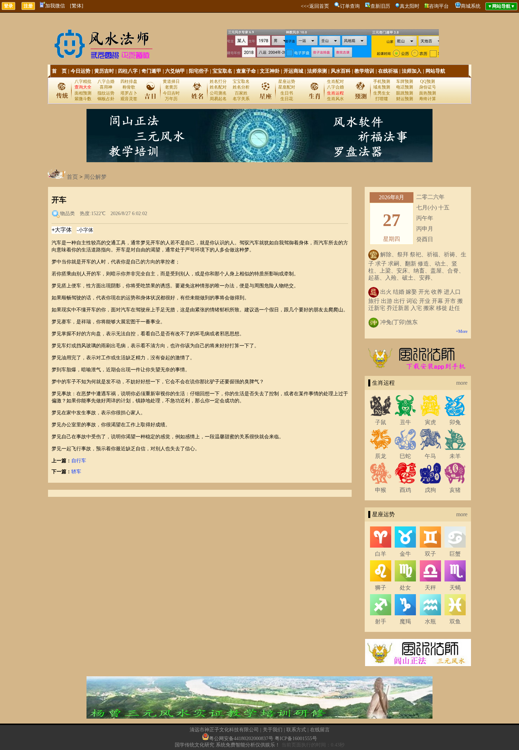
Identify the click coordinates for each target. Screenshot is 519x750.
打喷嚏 (381, 98)
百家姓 (241, 93)
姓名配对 (218, 87)
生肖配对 (335, 81)
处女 (405, 588)
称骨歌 (129, 87)
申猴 (380, 490)
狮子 (380, 588)
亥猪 (455, 490)
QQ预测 (427, 81)
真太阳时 (409, 6)
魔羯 (405, 621)
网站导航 (435, 71)
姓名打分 (218, 81)
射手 (380, 621)
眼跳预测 (404, 93)
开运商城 (293, 71)
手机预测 (381, 81)
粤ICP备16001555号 (296, 738)
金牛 (405, 554)
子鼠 (380, 422)
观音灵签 (128, 98)
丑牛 (405, 422)
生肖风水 (335, 98)
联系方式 (296, 729)
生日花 (286, 98)
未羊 (455, 456)
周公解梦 (95, 177)
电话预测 (404, 87)
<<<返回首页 (315, 6)
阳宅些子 (199, 71)
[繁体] (76, 5)
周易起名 (218, 98)
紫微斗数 (82, 98)
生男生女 (381, 93)
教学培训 (364, 71)
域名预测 (381, 87)
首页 (72, 177)
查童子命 (246, 71)
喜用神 (106, 87)
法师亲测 (317, 71)
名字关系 (241, 98)
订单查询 (350, 6)
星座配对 (286, 87)
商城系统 (471, 6)
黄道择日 (171, 81)
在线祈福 (388, 71)
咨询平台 (439, 6)
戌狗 (430, 490)
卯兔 (455, 422)
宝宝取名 (222, 71)
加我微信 (55, 5)
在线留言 (320, 729)
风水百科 (341, 71)
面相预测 (82, 93)
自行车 (78, 460)
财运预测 (404, 98)
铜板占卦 (105, 98)
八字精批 (82, 81)
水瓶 (430, 621)
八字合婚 (105, 81)
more (461, 383)
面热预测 (427, 93)
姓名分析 (241, 87)
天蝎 (455, 588)
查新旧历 (380, 6)
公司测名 (218, 93)
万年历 (171, 98)
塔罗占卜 (128, 93)
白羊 (380, 554)
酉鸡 (405, 490)
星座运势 (286, 81)
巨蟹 (455, 554)
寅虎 (430, 422)
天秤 (430, 588)
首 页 (59, 71)
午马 (430, 456)
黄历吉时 (104, 71)
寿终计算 (427, 98)
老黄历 (171, 87)
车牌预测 (404, 81)
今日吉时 (171, 93)
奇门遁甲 (151, 71)
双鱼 (455, 621)
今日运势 (80, 71)
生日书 (286, 93)
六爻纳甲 (175, 71)
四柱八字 (128, 71)
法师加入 (412, 71)
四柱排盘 (128, 81)
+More (461, 331)
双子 (430, 554)
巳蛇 (405, 456)
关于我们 (272, 729)
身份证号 (427, 87)
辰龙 (380, 456)
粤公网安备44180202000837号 (241, 738)
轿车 (76, 471)
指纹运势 (105, 93)
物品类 (67, 213)
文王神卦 (270, 71)
